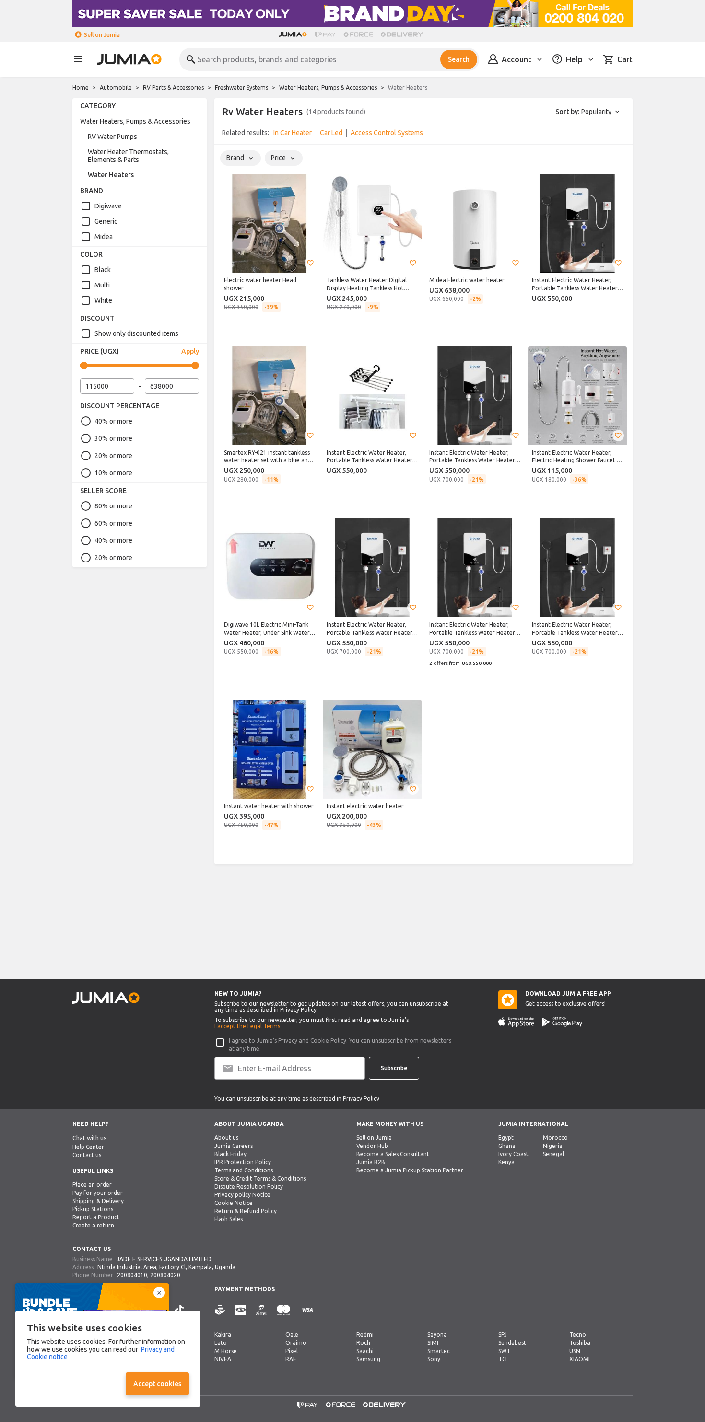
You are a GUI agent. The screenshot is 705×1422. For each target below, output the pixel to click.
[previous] (227, 134)
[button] (310, 263)
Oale (291, 1334)
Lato (220, 1343)
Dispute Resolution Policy (248, 1186)
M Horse (225, 1351)
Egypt (506, 1138)
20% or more (113, 455)
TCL (503, 1359)
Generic (106, 221)
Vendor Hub (372, 1146)
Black (102, 270)
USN (574, 1351)
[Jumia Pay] (325, 34)
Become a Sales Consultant (392, 1154)
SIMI (432, 1343)
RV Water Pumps (112, 136)
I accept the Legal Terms (247, 1026)
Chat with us (89, 1138)
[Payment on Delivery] (220, 1310)
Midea (103, 237)
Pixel (291, 1351)
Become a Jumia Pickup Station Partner (409, 1170)
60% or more (113, 523)
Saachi (365, 1351)
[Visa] (307, 1310)
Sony (433, 1359)
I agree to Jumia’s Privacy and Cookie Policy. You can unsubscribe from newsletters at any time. (340, 1044)
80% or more (113, 506)
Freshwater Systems (241, 87)
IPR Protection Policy (242, 1162)
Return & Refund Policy (245, 1211)
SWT (504, 1351)
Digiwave (108, 206)
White (103, 300)
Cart (625, 59)
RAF (290, 1359)
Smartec (438, 1351)
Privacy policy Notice (242, 1195)
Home (80, 87)
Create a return (93, 1225)
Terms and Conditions (243, 1170)
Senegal (553, 1154)
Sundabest (512, 1343)
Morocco (555, 1138)
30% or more (113, 438)
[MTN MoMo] (241, 1310)
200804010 (132, 1275)
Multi (102, 285)
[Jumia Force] (358, 34)
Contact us (86, 1155)
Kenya (506, 1162)
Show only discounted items (136, 333)
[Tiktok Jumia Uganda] (179, 1310)
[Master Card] (283, 1310)
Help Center (88, 1147)
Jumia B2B (370, 1162)
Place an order (92, 1184)
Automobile (116, 87)
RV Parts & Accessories (173, 87)
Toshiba (579, 1343)
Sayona (437, 1334)
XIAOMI (579, 1359)
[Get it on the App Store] (516, 1022)
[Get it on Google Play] (562, 1022)
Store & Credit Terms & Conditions (260, 1178)
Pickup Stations (92, 1209)
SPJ (502, 1334)
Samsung (368, 1359)
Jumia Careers (233, 1146)
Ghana (507, 1146)
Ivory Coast (513, 1154)
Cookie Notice (233, 1203)
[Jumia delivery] (403, 34)
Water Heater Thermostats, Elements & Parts (128, 155)
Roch (363, 1343)
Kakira (222, 1334)
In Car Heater (292, 133)
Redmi (365, 1334)
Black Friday (230, 1154)
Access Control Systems (387, 133)
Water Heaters (111, 175)
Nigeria (553, 1146)
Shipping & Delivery (98, 1201)
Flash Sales (228, 1219)
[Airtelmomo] (261, 1310)
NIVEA (222, 1359)
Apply (190, 351)
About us (226, 1138)
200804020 (165, 1275)
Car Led (331, 133)
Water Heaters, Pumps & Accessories (328, 87)
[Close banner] (159, 1292)
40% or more (113, 421)
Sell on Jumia (102, 35)
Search (459, 59)
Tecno (577, 1334)
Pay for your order (97, 1193)
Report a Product (95, 1217)
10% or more (113, 473)
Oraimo (295, 1343)
